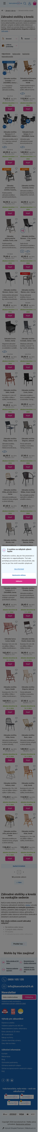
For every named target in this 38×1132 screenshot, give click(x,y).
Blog (3, 1059)
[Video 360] (28, 251)
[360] (28, 93)
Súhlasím (19, 581)
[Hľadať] (25, 4)
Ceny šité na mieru (8, 1043)
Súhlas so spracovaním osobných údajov (17, 1068)
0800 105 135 (16, 979)
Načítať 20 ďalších (19, 866)
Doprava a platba (8, 1023)
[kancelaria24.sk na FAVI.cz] (5, 1012)
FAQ (3, 1071)
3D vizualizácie (7, 1035)
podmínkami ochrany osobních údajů (14, 1003)
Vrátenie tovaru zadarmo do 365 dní (29, 969)
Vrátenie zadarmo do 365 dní (12, 1026)
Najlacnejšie (16, 54)
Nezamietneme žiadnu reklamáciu (30, 962)
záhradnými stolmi (30, 21)
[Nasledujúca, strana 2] (19, 872)
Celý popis (4, 31)
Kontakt (4, 1054)
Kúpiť (10, 109)
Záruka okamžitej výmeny (11, 1040)
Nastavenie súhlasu (19, 575)
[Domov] (3, 10)
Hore (20, 882)
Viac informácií (19, 569)
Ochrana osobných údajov (11, 1065)
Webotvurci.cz (30, 1128)
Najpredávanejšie (7, 56)
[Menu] (4, 3)
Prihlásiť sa (29, 997)
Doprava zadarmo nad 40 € (12, 969)
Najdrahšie (25, 54)
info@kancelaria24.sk (20, 986)
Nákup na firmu (7, 1038)
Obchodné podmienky (10, 1062)
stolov (28, 905)
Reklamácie (6, 1057)
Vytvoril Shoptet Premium (14, 1128)
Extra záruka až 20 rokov (12, 962)
